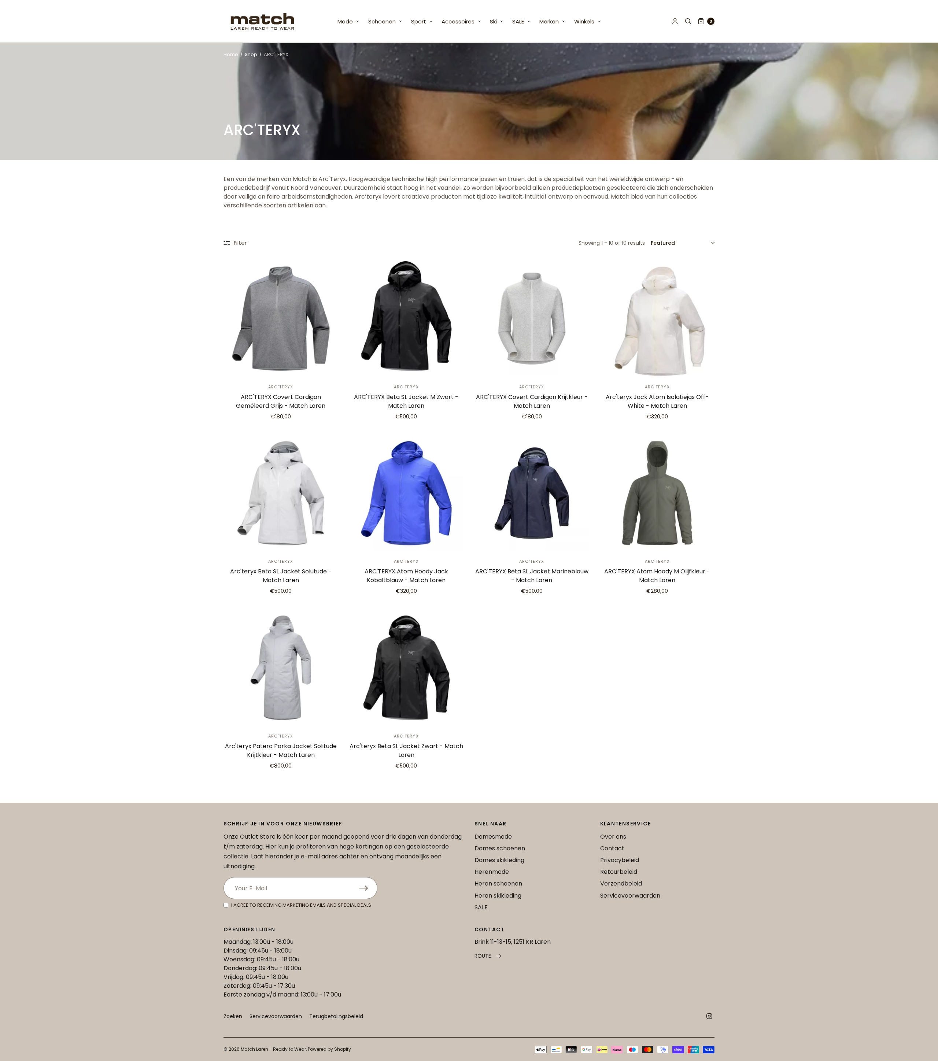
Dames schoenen (499, 848)
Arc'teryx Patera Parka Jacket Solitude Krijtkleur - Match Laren (281, 750)
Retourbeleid (618, 872)
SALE (518, 21)
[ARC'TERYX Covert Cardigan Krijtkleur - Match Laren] (531, 318)
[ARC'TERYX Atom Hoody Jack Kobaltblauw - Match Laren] (406, 493)
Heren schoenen (498, 883)
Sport (418, 21)
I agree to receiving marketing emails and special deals (301, 905)
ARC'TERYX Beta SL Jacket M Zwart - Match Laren (406, 401)
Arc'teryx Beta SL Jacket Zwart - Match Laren (406, 750)
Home (231, 54)
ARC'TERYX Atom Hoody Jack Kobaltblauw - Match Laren (406, 575)
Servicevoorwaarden (630, 895)
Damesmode (493, 836)
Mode (345, 21)
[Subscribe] (368, 888)
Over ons (613, 836)
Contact (612, 848)
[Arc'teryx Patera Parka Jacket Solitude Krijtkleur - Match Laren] (281, 667)
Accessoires (458, 21)
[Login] (675, 21)
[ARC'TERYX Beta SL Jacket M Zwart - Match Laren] (406, 318)
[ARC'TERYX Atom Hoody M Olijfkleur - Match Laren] (657, 493)
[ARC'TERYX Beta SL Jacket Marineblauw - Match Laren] (531, 493)
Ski (493, 21)
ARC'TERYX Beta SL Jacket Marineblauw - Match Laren (531, 575)
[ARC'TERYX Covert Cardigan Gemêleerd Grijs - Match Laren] (281, 318)
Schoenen (382, 21)
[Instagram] (709, 1016)
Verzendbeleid (621, 883)
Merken (549, 21)
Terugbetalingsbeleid (336, 1016)
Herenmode (491, 872)
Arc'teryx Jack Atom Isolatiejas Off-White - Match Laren (657, 401)
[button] (487, 956)
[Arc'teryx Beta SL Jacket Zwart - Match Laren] (406, 667)
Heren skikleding (497, 895)
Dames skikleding (499, 860)
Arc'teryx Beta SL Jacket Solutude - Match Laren (281, 575)
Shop (251, 54)
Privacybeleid (619, 860)
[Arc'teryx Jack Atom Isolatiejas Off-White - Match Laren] (657, 318)
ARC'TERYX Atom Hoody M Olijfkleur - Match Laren (657, 575)
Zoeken (233, 1016)
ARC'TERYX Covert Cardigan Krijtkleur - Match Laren (532, 401)
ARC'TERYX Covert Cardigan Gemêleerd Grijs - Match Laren (280, 401)
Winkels (584, 21)
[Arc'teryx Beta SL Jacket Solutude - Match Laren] (281, 493)
